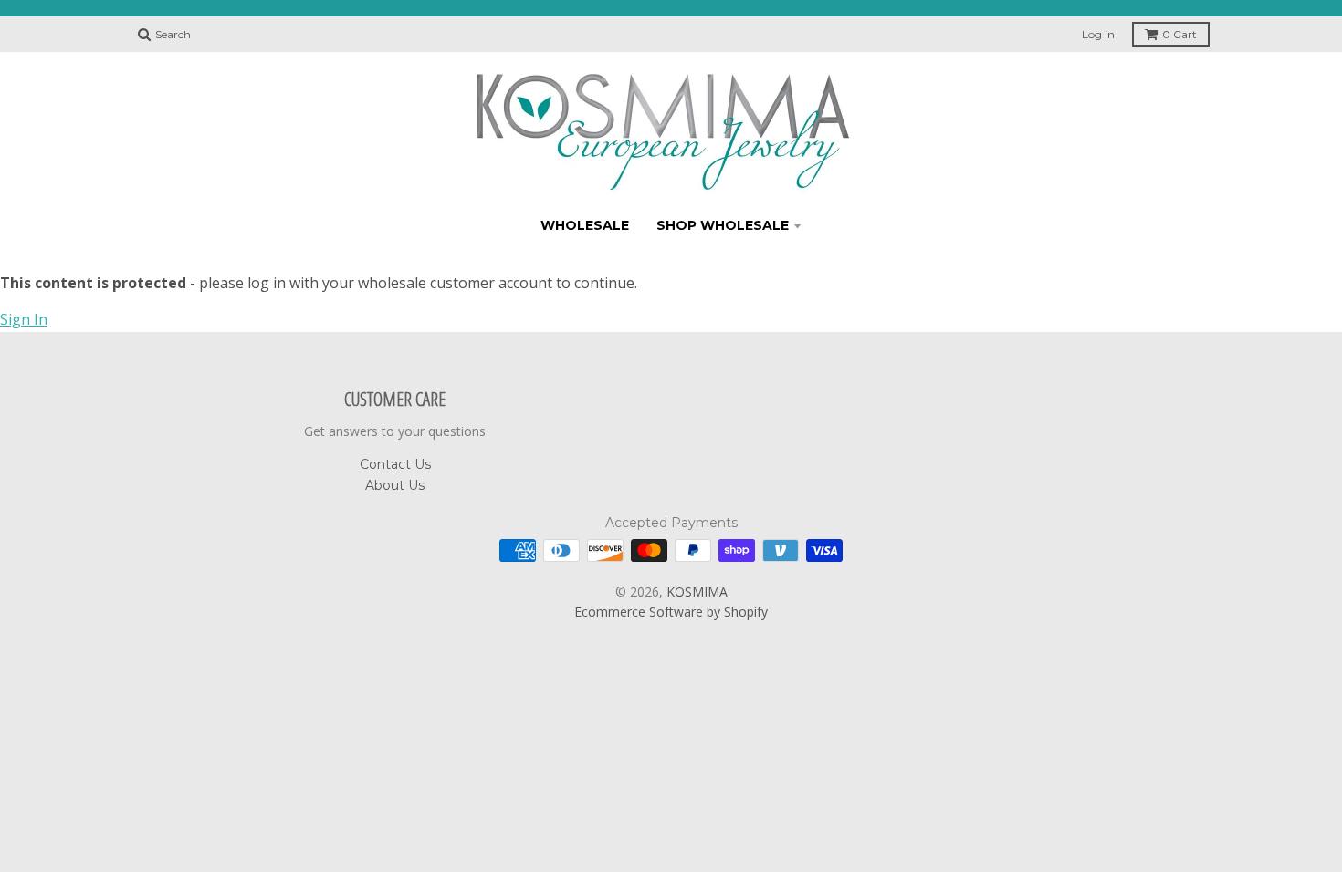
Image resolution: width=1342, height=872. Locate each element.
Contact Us (395, 464)
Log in (1098, 34)
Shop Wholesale (722, 225)
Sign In (23, 319)
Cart (1179, 34)
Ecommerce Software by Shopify (671, 611)
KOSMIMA (697, 591)
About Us (395, 485)
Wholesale (584, 225)
